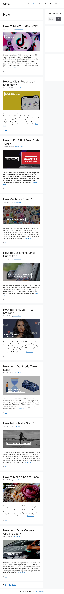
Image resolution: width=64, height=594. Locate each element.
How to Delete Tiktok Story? (21, 26)
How (34, 4)
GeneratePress (40, 591)
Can (46, 4)
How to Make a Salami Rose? (21, 476)
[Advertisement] (56, 40)
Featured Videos (54, 4)
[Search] (58, 19)
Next (14, 585)
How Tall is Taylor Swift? (18, 423)
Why (29, 4)
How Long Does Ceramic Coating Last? (19, 532)
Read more (16, 67)
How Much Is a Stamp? (18, 199)
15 (10, 585)
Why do (6, 4)
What (40, 4)
